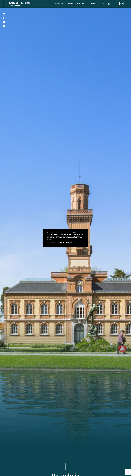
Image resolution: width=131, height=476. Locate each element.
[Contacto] (109, 4)
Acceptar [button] (61, 242)
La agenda (93, 4)
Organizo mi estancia (76, 4)
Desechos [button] (69, 242)
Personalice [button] (52, 242)
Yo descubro (59, 4)
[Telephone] (104, 4)
